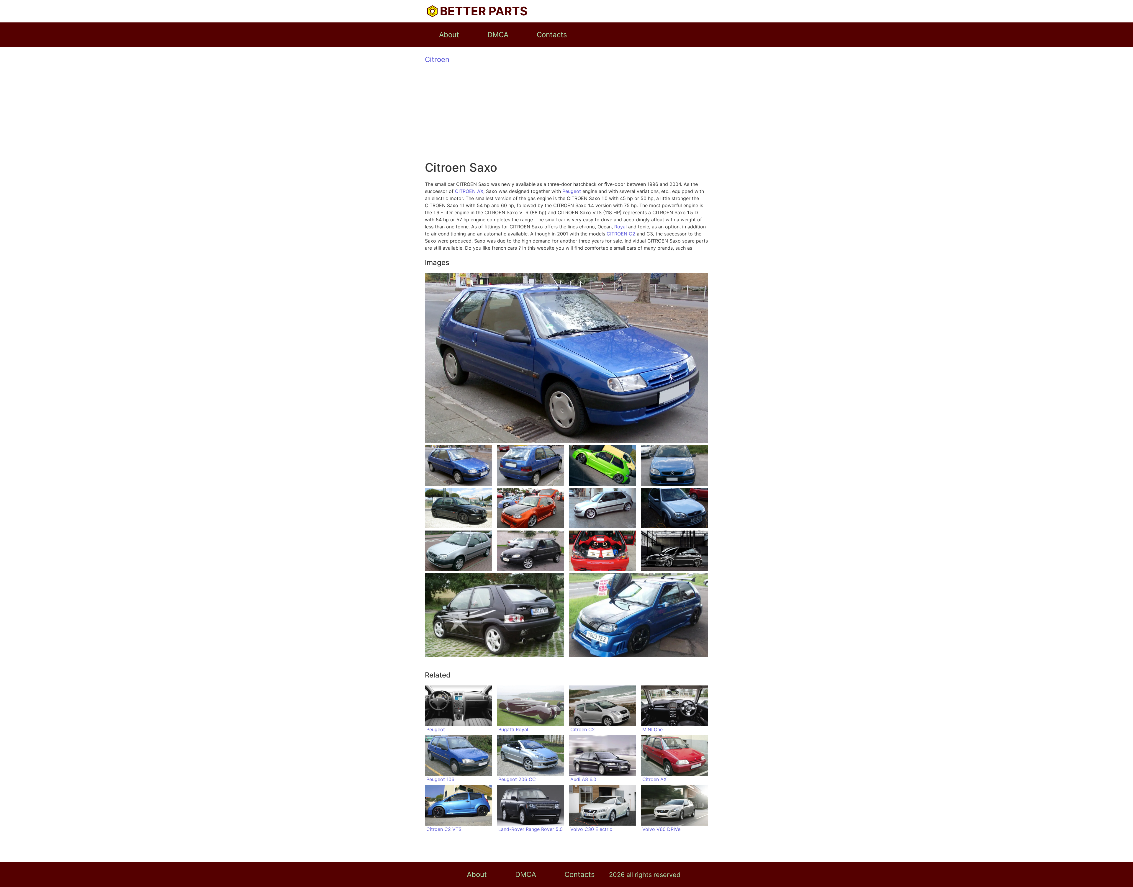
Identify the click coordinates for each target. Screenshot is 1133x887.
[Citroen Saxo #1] (458, 465)
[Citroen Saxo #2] (530, 465)
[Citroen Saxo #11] (602, 551)
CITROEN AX (469, 191)
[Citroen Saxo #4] (674, 465)
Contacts (552, 34)
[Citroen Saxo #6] (530, 508)
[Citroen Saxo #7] (602, 508)
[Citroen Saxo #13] (494, 615)
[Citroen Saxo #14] (638, 615)
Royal (620, 227)
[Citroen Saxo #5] (458, 508)
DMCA (497, 34)
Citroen (437, 59)
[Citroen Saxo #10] (530, 551)
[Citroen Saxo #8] (674, 508)
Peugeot (571, 191)
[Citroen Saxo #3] (602, 465)
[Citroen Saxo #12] (674, 551)
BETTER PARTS (484, 11)
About (449, 34)
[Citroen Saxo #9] (458, 551)
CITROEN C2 (621, 234)
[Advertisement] (566, 116)
